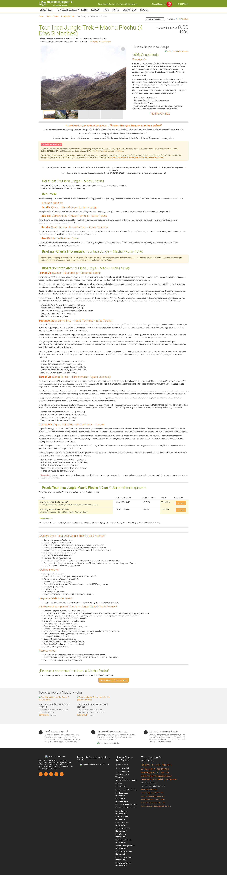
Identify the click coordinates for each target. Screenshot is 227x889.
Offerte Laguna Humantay (125, 780)
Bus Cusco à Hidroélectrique (121, 800)
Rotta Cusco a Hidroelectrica (121, 835)
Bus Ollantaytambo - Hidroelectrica (123, 841)
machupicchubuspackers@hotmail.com (117, 4)
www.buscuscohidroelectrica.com (153, 799)
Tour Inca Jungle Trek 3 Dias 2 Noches (54, 705)
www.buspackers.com (149, 789)
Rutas (116, 10)
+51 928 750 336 (100, 42)
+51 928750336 (182, 4)
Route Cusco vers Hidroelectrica (122, 823)
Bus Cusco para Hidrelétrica (121, 794)
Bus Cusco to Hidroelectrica (126, 790)
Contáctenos (129, 10)
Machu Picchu (52, 16)
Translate (184, 19)
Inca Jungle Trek (67, 16)
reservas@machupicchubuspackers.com (159, 779)
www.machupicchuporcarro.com (152, 796)
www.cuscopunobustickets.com (152, 793)
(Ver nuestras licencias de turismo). (110, 151)
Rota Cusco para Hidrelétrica (122, 818)
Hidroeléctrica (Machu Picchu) (71, 10)
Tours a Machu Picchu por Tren (113, 680)
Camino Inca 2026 (122, 771)
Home (41, 16)
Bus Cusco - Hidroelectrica (125, 804)
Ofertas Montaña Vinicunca (122, 775)
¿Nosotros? (46, 10)
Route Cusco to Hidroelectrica (121, 812)
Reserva (144, 10)
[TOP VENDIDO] (56, 698)
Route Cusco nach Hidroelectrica (122, 829)
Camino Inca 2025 (122, 768)
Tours (106, 10)
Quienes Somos (121, 765)
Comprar (181, 503)
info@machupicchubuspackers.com (156, 776)
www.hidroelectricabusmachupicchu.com (156, 806)
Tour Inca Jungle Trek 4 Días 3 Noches (92, 705)
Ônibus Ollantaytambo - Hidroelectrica (124, 846)
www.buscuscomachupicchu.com (153, 803)
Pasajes (95, 10)
